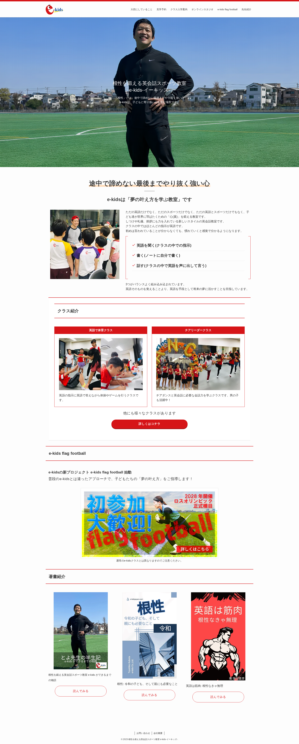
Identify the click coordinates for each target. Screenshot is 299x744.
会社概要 (157, 733)
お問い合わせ (143, 733)
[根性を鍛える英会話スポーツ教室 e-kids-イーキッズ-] (55, 9)
